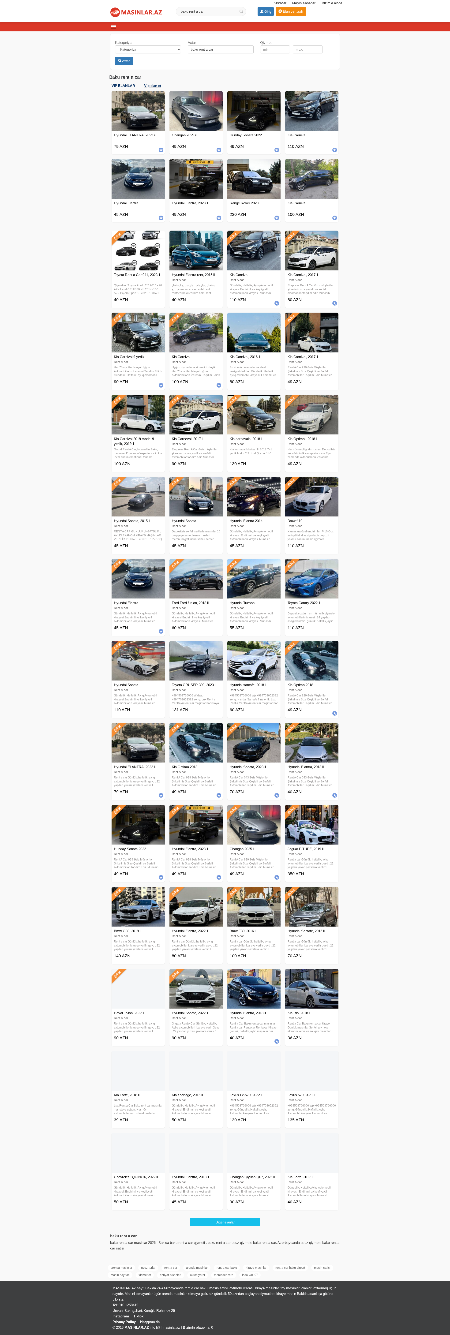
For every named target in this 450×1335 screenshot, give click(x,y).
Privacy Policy (124, 1322)
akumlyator (197, 1275)
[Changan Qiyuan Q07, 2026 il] (254, 1138)
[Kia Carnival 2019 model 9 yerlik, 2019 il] (138, 400)
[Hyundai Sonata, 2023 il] (254, 728)
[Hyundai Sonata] (196, 482)
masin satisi (322, 1267)
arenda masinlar (121, 1267)
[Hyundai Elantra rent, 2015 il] (196, 236)
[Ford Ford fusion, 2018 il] (196, 564)
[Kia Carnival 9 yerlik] (138, 318)
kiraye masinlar (256, 1267)
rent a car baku (227, 1267)
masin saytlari (120, 1275)
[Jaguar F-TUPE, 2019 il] (311, 810)
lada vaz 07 (250, 1275)
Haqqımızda (150, 1322)
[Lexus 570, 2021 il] (311, 1056)
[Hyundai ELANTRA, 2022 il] (138, 728)
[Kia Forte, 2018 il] (138, 1056)
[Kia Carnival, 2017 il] (311, 236)
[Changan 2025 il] (254, 810)
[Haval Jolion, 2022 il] (138, 974)
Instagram (120, 1316)
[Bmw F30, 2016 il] (254, 892)
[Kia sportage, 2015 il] (196, 1056)
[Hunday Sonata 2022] (138, 810)
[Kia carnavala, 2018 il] (254, 400)
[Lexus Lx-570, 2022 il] (254, 1056)
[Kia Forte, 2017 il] (311, 1138)
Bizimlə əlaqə (332, 3)
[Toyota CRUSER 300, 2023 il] (196, 646)
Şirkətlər (280, 3)
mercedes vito (223, 1275)
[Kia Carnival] (254, 236)
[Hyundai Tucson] (254, 564)
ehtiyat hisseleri (170, 1275)
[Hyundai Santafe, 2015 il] (311, 892)
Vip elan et (152, 86)
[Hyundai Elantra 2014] (254, 482)
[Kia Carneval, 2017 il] (196, 400)
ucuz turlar (148, 1267)
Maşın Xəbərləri (304, 3)
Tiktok (138, 1316)
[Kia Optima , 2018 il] (311, 400)
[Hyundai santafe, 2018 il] (254, 646)
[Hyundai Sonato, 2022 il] (196, 974)
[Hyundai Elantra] (138, 564)
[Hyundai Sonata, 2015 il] (138, 482)
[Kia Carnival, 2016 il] (254, 318)
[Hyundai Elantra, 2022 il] (196, 892)
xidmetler (145, 1275)
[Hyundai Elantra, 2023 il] (196, 810)
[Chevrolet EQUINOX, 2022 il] (138, 1138)
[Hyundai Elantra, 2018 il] (311, 728)
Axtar (125, 61)
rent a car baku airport (290, 1267)
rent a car (170, 1267)
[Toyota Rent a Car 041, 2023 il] (138, 236)
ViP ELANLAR (123, 86)
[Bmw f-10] (311, 482)
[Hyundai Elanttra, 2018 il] (196, 1138)
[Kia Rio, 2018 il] (311, 974)
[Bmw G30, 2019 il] (138, 892)
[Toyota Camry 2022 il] (311, 564)
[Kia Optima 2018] (311, 646)
